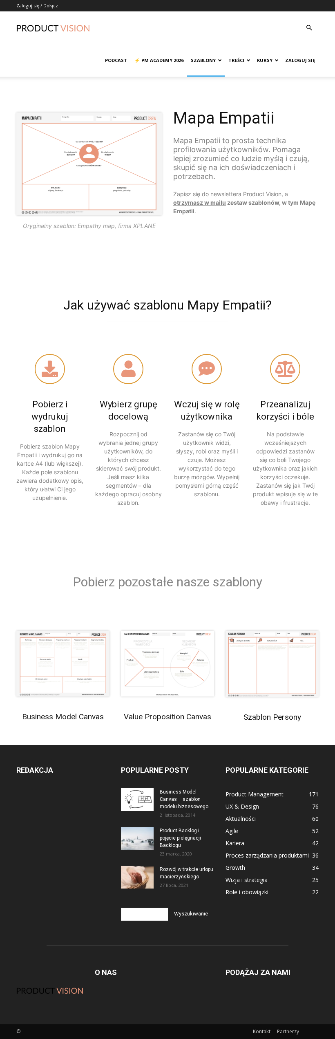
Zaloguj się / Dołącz (37, 5)
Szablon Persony (272, 717)
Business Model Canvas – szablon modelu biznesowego (184, 799)
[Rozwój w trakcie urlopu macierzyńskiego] (137, 877)
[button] (309, 28)
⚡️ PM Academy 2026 (158, 60)
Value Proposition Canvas (167, 716)
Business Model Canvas (63, 716)
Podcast (116, 60)
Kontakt (261, 1031)
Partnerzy (288, 1031)
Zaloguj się (300, 60)
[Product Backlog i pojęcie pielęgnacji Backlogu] (137, 838)
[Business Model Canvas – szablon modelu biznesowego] (137, 799)
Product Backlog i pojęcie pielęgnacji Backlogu (180, 838)
